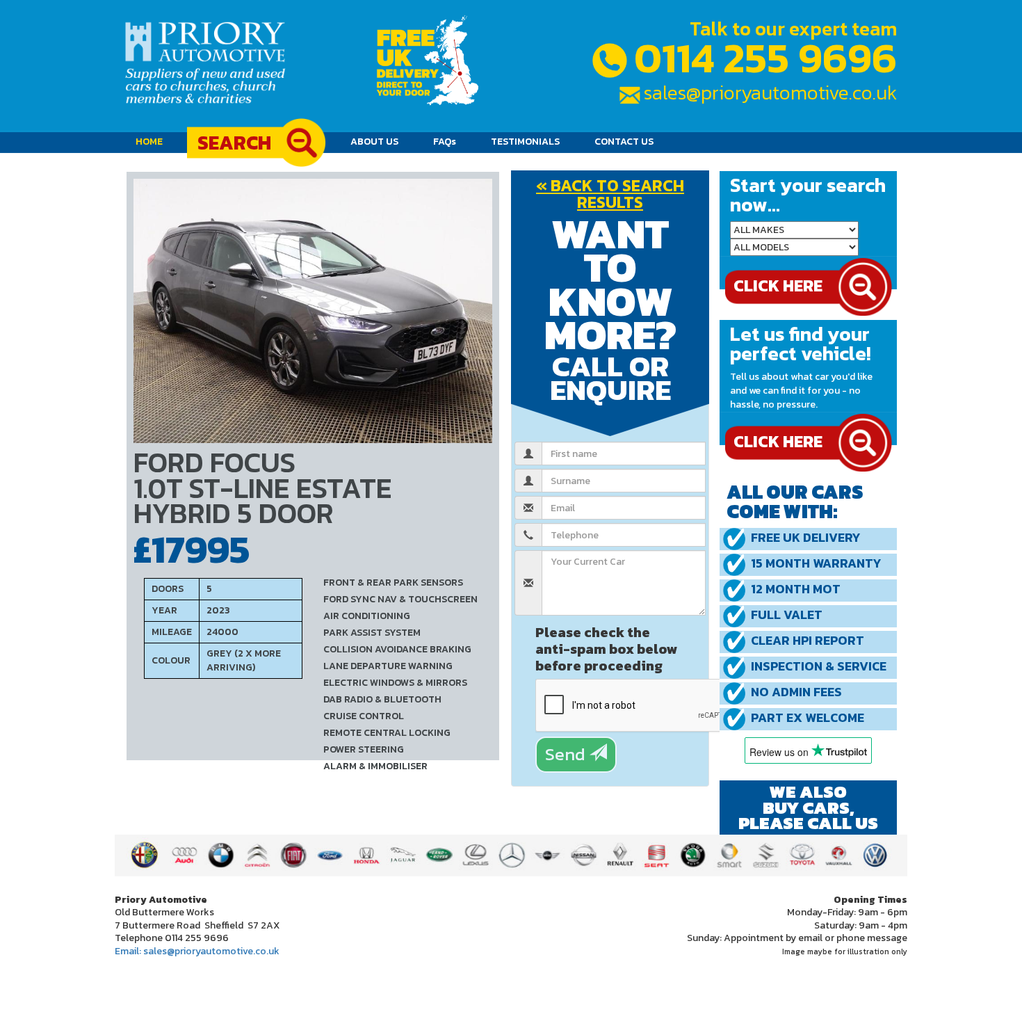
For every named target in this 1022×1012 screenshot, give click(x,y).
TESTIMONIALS (525, 141)
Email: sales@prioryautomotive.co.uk (197, 951)
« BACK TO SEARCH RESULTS (610, 193)
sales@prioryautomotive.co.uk (770, 92)
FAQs (444, 141)
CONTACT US (624, 141)
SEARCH (234, 142)
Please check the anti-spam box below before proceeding (606, 648)
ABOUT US (374, 141)
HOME (154, 141)
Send (567, 754)
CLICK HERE (777, 441)
